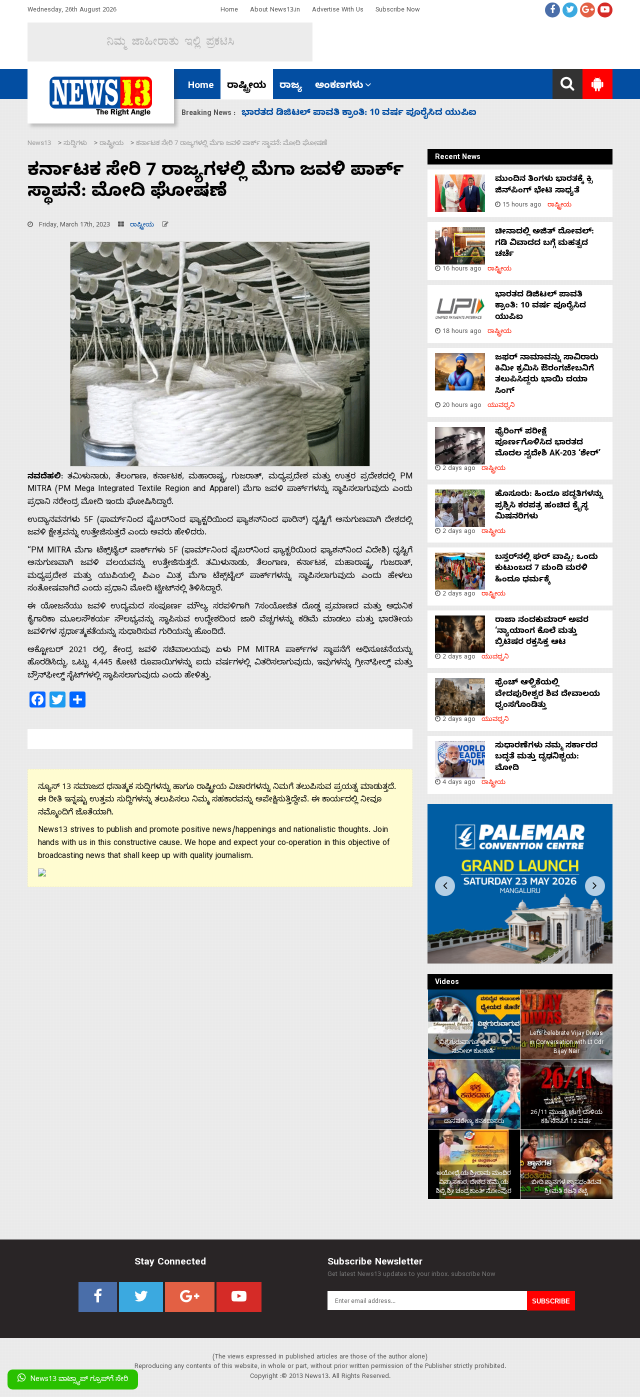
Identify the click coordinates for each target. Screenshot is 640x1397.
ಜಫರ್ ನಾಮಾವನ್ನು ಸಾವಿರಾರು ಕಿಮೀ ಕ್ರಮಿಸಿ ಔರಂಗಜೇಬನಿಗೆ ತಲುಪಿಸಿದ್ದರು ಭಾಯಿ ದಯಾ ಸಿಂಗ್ (546, 375)
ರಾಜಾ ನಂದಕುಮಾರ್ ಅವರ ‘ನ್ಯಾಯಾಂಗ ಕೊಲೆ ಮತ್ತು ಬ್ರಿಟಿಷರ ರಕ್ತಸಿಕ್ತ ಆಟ (541, 632)
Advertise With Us (338, 10)
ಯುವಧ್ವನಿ (501, 406)
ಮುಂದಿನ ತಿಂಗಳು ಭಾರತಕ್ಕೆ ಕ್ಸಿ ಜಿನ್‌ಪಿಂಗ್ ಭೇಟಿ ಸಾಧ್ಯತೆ (543, 185)
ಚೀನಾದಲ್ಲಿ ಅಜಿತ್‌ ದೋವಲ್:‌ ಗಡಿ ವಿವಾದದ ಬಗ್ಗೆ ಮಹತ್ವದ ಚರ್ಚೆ (544, 243)
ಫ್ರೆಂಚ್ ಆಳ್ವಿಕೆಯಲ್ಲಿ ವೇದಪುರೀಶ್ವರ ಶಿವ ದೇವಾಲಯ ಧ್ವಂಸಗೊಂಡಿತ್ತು (547, 695)
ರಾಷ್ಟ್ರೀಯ (246, 86)
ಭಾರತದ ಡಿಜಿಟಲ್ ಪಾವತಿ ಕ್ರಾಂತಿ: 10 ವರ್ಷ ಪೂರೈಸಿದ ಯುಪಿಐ (540, 307)
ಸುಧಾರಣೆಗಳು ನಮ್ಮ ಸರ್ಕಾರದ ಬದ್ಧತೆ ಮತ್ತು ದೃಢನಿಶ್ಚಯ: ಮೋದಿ (546, 757)
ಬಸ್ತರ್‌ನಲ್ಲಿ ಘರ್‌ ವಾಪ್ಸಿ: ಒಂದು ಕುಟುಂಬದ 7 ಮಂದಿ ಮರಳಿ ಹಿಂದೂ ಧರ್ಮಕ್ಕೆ (546, 569)
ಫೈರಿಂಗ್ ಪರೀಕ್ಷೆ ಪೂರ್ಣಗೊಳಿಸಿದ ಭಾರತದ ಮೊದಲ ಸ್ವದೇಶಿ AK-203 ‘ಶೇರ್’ (381, 114)
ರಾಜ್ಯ (291, 86)
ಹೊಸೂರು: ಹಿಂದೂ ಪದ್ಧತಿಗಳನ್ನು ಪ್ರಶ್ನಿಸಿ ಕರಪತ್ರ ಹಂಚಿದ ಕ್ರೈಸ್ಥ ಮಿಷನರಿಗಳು (549, 506)
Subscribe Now (398, 10)
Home (229, 10)
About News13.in (275, 10)
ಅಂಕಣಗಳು (339, 86)
